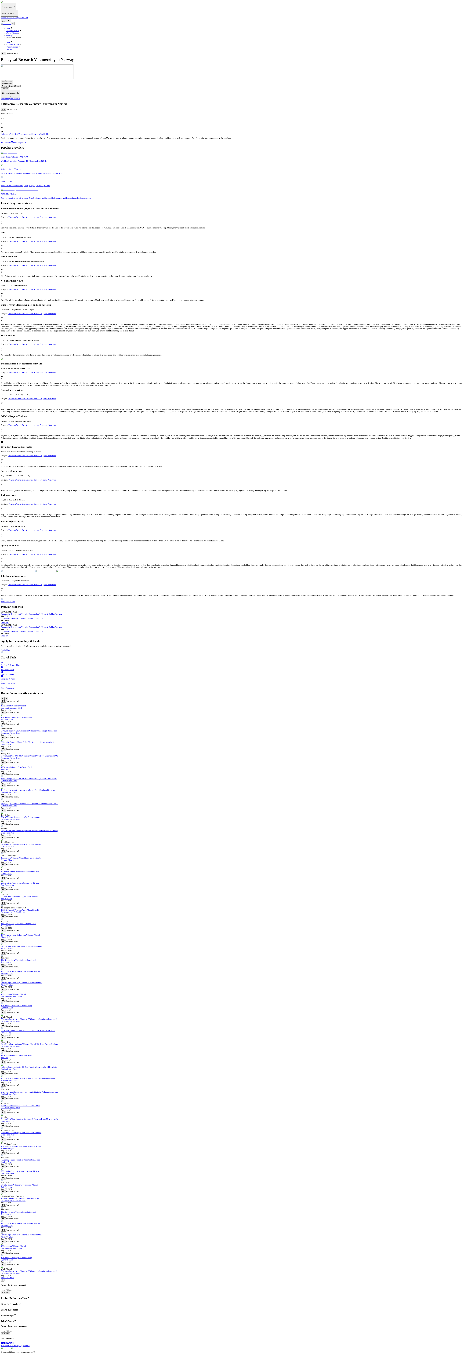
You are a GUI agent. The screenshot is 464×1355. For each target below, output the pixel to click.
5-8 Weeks (5, 618)
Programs (9, 99)
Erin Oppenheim (7, 885)
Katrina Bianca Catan (9, 781)
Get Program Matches (20, 18)
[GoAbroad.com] (6, 2)
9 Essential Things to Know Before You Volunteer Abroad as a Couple (28, 742)
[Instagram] (6, 1343)
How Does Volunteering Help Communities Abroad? (21, 844)
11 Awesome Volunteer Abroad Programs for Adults (21, 858)
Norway (9, 35)
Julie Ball (4, 769)
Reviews (16, 99)
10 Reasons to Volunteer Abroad (13, 706)
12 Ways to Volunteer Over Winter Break (16, 767)
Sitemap (27, 1346)
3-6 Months (38, 618)
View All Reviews (8, 602)
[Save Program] (3, 109)
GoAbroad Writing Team (10, 733)
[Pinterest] (10, 1343)
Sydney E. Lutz (7, 719)
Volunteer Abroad (12, 31)
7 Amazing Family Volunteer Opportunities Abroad (20, 871)
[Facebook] (2, 1343)
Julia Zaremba (6, 899)
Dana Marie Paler (7, 833)
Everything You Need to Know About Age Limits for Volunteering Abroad (29, 804)
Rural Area (5, 623)
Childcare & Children (47, 614)
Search (3, 99)
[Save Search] (3, 53)
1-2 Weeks (30, 618)
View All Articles (7, 1278)
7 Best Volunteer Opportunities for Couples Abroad (20, 817)
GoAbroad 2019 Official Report (13, 912)
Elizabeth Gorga (7, 937)
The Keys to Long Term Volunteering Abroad (18, 924)
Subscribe (5, 1292)
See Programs (7, 81)
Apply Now (5, 650)
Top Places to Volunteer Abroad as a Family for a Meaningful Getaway (28, 790)
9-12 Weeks (21, 618)
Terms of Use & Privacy (10, 1346)
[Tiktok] (13, 1343)
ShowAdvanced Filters (12, 86)
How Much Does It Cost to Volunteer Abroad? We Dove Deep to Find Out (29, 756)
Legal (21, 1346)
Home (8, 28)
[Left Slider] (2, 698)
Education (25, 614)
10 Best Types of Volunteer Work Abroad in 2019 (20, 910)
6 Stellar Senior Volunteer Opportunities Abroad (19, 896)
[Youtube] (8, 1343)
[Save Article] (3, 701)
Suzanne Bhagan (7, 860)
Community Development (11, 614)
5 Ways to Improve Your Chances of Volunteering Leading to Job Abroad (29, 731)
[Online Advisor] (2, 1280)
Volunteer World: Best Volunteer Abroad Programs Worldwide (25, 134)
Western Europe (12, 33)
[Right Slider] (6, 698)
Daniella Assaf (6, 874)
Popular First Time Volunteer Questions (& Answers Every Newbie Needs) (29, 831)
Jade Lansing (6, 926)
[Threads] (4, 1343)
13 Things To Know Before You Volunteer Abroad (20, 935)
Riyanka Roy (6, 744)
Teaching (58, 614)
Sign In (4, 21)
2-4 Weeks (13, 618)
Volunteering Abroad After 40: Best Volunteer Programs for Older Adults (29, 779)
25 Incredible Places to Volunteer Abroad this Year (20, 883)
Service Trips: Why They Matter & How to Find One (21, 946)
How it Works (6, 18)
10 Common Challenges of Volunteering (16, 717)
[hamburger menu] (13, 23)
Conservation (34, 614)
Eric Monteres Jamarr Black (11, 708)
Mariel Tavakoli (7, 948)
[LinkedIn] (12, 1343)
